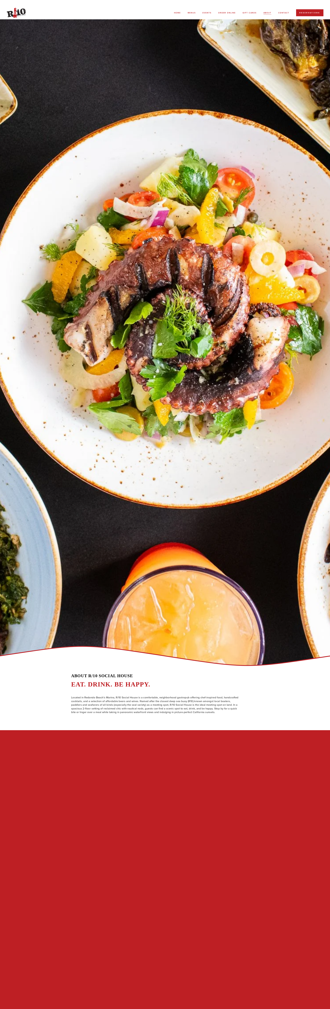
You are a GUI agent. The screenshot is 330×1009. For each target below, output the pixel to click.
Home (177, 12)
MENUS (192, 12)
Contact (283, 12)
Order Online (227, 12)
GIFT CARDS (250, 12)
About (267, 12)
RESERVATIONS (309, 13)
